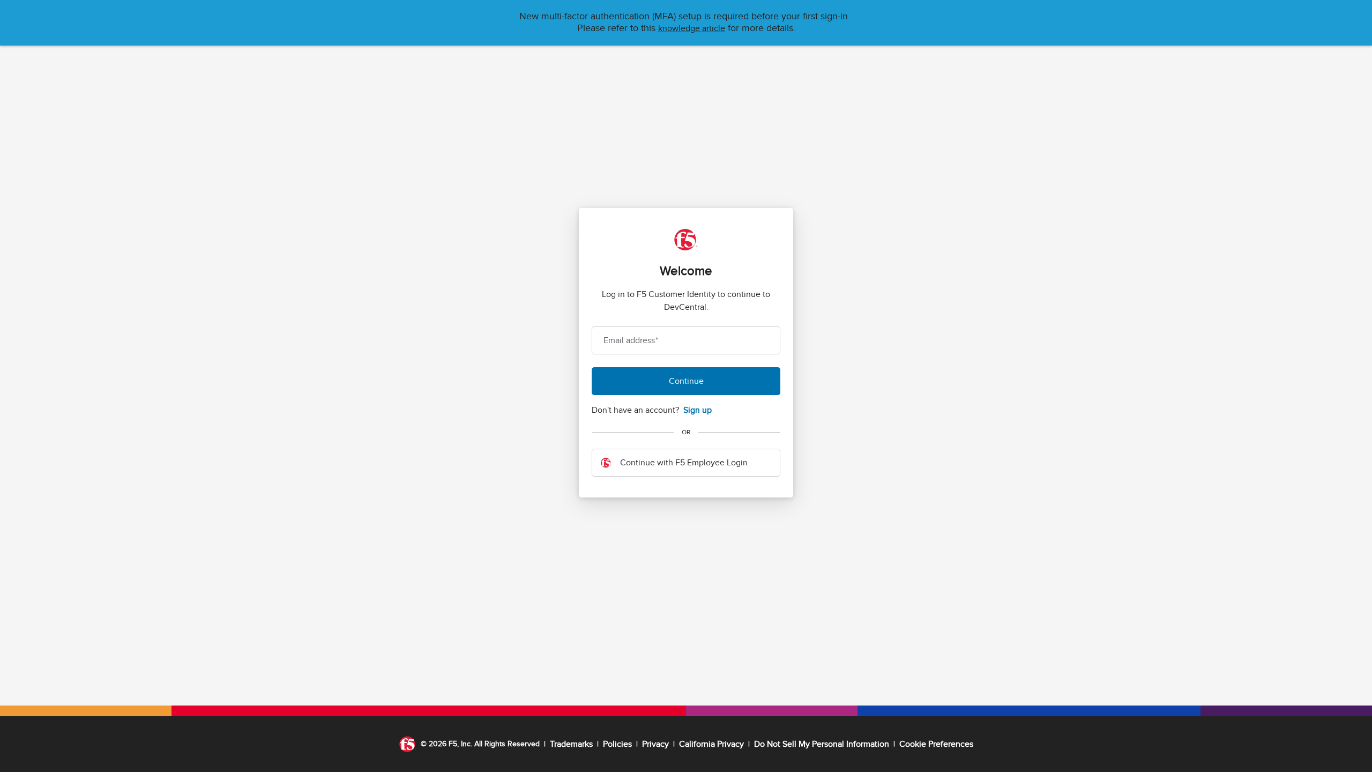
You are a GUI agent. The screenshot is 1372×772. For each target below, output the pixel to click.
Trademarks (571, 744)
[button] (691, 28)
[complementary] (936, 744)
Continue (686, 381)
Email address (630, 340)
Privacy (655, 744)
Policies (617, 744)
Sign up (697, 410)
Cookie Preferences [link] (936, 744)
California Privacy (711, 744)
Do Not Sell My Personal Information (821, 744)
